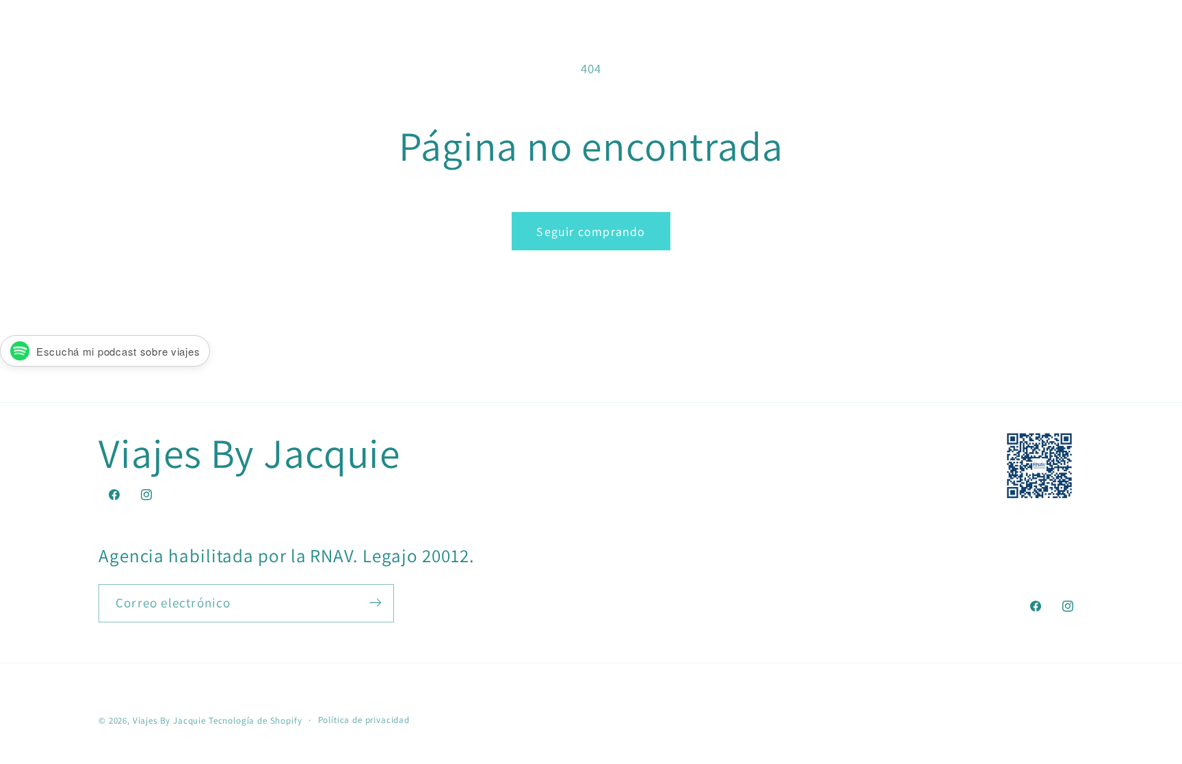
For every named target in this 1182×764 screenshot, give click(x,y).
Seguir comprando (590, 231)
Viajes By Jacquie (169, 720)
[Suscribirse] (375, 602)
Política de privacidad (364, 720)
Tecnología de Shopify (255, 720)
